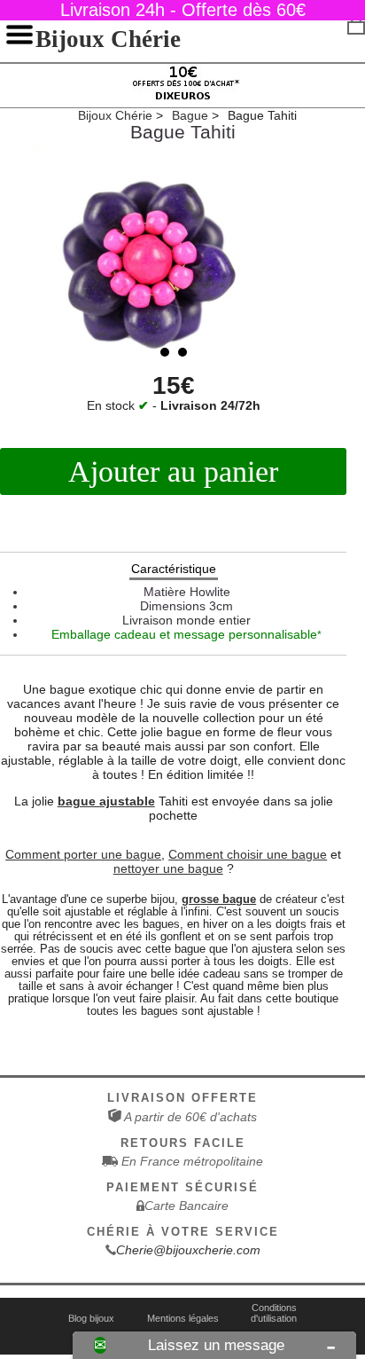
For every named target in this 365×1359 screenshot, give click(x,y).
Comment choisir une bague (247, 854)
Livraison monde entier (186, 620)
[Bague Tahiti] (173, 257)
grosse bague (219, 899)
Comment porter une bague (83, 854)
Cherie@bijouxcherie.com (188, 1250)
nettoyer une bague (168, 868)
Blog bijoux (91, 1318)
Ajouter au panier (173, 471)
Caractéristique (173, 569)
